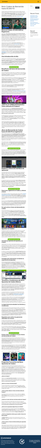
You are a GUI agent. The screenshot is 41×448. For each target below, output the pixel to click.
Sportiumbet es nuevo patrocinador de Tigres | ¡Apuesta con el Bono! (34, 16)
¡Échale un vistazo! (20, 16)
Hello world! (32, 25)
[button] (38, 1)
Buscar (37, 7)
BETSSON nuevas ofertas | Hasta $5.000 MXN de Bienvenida (34, 20)
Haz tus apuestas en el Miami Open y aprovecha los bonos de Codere (34, 23)
